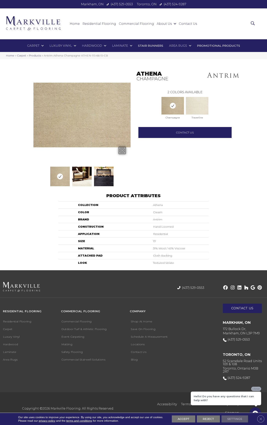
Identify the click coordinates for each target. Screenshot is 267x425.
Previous (134, 102)
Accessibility (167, 404)
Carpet (21, 55)
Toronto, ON (147, 4)
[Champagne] (172, 105)
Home (10, 55)
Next (119, 174)
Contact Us (185, 132)
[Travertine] (197, 105)
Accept (183, 419)
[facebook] (225, 287)
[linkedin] (238, 287)
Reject (208, 419)
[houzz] (245, 287)
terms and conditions (79, 420)
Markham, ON (92, 4)
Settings (234, 419)
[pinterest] (259, 287)
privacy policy (47, 420)
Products (35, 55)
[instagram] (232, 287)
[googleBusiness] (252, 287)
